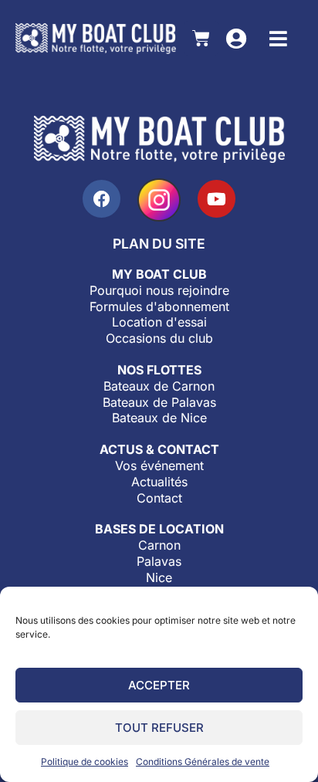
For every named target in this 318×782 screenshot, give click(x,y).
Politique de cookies (84, 761)
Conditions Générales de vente (202, 761)
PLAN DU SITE (159, 243)
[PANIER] (201, 38)
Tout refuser (159, 727)
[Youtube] (216, 198)
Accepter (159, 685)
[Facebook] (101, 198)
